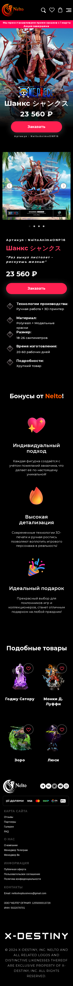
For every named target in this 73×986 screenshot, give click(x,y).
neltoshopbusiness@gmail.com (29, 893)
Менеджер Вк (11, 855)
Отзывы (8, 817)
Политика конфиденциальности (22, 879)
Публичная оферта (15, 869)
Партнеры (10, 821)
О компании (11, 845)
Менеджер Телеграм (16, 850)
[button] (69, 10)
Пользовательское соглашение (22, 874)
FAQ (6, 831)
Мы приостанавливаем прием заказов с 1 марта (37, 22)
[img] (12, 10)
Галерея (9, 826)
